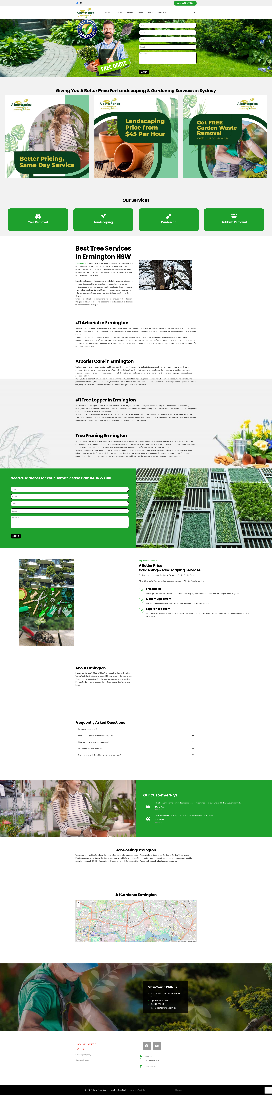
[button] (195, 12)
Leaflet (179, 941)
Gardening (168, 222)
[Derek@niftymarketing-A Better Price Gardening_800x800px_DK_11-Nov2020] (225, 136)
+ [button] (78, 902)
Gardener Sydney (82, 1060)
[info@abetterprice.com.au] (149, 1008)
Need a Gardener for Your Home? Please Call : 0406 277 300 (62, 478)
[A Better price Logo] (85, 12)
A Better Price (80, 263)
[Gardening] (168, 216)
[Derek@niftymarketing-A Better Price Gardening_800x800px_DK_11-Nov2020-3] (47, 136)
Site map (178, 1090)
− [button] (78, 906)
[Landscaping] (103, 216)
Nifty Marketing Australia (135, 1090)
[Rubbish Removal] (234, 216)
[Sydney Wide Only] (149, 1000)
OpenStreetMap (192, 941)
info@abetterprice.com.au (163, 1008)
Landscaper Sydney (83, 1055)
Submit (144, 72)
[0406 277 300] (149, 1004)
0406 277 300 (157, 1004)
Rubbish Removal (234, 222)
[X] (81, 3)
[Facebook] (77, 3)
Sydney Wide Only (159, 1000)
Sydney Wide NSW (152, 1060)
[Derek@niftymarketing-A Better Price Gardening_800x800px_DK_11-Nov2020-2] (136, 136)
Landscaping (103, 222)
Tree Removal (38, 222)
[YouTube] (157, 1046)
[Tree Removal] (38, 216)
